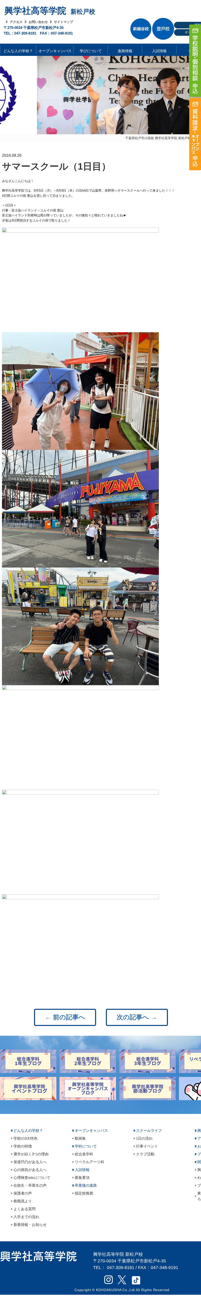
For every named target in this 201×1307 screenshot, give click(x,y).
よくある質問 (24, 1209)
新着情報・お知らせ (30, 1224)
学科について (86, 1146)
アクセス (16, 22)
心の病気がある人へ (30, 1170)
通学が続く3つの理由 (31, 1154)
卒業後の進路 (86, 1185)
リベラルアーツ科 (89, 1162)
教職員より (22, 1201)
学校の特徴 (22, 1146)
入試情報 (159, 50)
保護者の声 (22, 1193)
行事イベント (147, 1146)
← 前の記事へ (65, 1017)
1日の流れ (144, 1138)
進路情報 (125, 50)
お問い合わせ (38, 22)
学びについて (91, 50)
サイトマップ (63, 22)
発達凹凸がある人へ (30, 1162)
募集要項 (82, 1177)
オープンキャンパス (55, 50)
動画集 (80, 1138)
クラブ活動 (145, 1154)
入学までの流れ (26, 1217)
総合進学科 (84, 1154)
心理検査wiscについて (31, 1177)
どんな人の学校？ (18, 50)
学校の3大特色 (25, 1138)
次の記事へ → (137, 1017)
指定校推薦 (84, 1193)
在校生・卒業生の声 (30, 1185)
